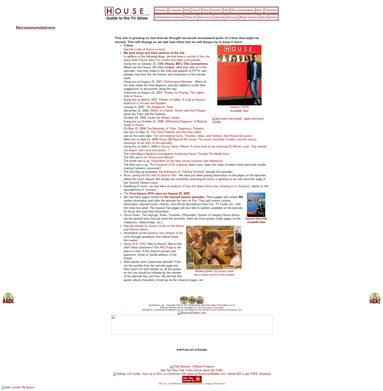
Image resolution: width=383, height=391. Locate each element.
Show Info (191, 17)
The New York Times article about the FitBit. (194, 370)
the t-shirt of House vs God (147, 49)
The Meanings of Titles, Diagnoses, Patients (175, 128)
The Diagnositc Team (159, 107)
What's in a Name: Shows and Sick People (177, 110)
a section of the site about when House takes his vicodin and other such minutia (167, 58)
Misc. (260, 10)
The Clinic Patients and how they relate (176, 132)
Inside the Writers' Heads (164, 117)
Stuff (226, 10)
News (206, 10)
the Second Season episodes (184, 197)
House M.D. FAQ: (135, 244)
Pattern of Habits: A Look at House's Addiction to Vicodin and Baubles (165, 101)
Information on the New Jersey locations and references (187, 161)
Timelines (271, 10)
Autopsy (151, 189)
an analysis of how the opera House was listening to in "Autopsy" (208, 186)
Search (196, 10)
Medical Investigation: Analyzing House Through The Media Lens (187, 153)
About (263, 17)
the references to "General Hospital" (182, 171)
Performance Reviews (178, 81)
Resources (205, 17)
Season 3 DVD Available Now (239, 108)
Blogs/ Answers (249, 17)
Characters (175, 10)
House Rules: (132, 215)
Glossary (232, 17)
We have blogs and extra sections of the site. (154, 53)
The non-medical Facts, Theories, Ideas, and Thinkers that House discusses (202, 136)
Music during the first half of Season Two (150, 175)
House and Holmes (161, 157)
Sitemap (220, 17)
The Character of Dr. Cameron (168, 164)
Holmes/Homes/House (169, 17)
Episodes (161, 10)
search (134, 269)
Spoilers (217, 10)
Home (273, 17)
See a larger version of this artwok (213, 274)
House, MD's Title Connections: (186, 63)
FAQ (187, 10)
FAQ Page (166, 247)
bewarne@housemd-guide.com (226, 309)
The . (157, 193)
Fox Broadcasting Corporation (209, 307)
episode (160, 265)
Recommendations (243, 10)
